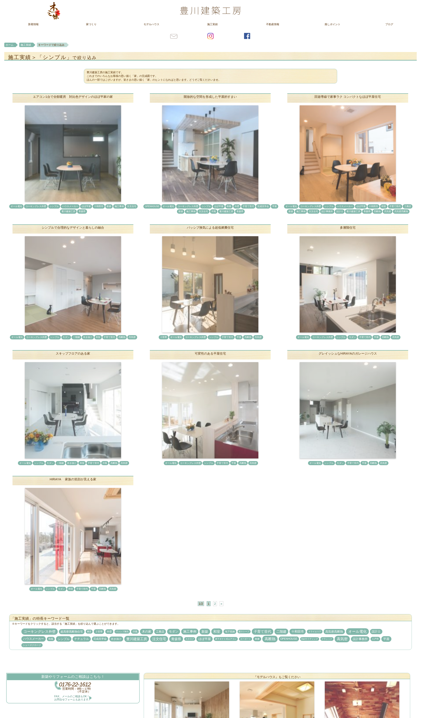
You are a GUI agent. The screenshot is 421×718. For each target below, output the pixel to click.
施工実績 (212, 24)
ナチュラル (81, 638)
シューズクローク (32, 645)
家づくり (91, 24)
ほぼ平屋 (86, 206)
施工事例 (119, 206)
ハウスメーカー (70, 206)
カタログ (190, 639)
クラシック (327, 639)
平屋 (274, 206)
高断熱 (377, 211)
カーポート (245, 639)
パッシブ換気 (122, 631)
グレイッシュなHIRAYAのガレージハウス (348, 353)
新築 (109, 206)
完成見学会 (263, 206)
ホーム (9, 44)
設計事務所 (327, 211)
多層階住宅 (348, 227)
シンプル (54, 206)
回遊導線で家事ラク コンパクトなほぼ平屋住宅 (347, 96)
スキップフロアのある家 (73, 353)
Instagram (210, 36)
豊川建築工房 (210, 10)
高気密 (387, 211)
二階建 (76, 337)
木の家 (146, 631)
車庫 (257, 639)
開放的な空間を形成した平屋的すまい (210, 96)
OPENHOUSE (152, 206)
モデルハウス (151, 24)
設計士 (339, 211)
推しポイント (332, 24)
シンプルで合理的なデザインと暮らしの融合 (73, 227)
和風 (229, 206)
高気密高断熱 (401, 211)
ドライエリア (314, 631)
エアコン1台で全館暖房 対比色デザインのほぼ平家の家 (73, 96)
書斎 (89, 631)
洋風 (213, 211)
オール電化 (16, 206)
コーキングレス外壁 (35, 206)
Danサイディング (309, 639)
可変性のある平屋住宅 (210, 353)
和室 (383, 206)
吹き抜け (87, 337)
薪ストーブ (244, 631)
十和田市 (98, 206)
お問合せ (174, 36)
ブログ (389, 24)
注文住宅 (131, 206)
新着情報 (33, 24)
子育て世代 (248, 206)
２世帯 (163, 337)
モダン (66, 337)
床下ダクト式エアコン (225, 639)
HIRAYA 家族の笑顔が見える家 (73, 479)
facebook (247, 36)
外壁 (237, 206)
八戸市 (375, 639)
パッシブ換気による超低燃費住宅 (210, 227)
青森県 (82, 211)
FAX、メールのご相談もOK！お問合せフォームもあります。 (72, 698)
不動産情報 (272, 24)
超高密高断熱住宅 (72, 631)
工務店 (407, 206)
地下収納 (230, 631)
